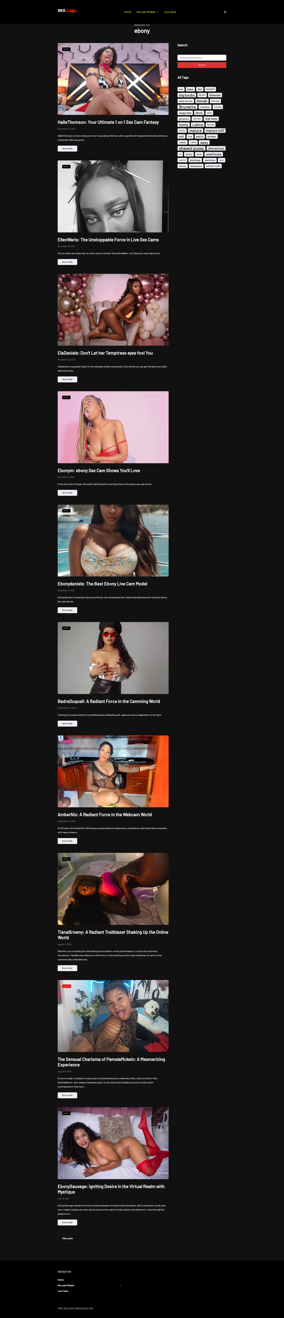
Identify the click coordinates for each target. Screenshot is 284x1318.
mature (195, 130)
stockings (195, 160)
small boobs (213, 154)
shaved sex (216, 148)
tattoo (221, 160)
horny (183, 124)
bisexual (215, 95)
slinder (199, 154)
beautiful (210, 89)
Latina (197, 124)
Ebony (66, 49)
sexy (204, 142)
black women (186, 101)
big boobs (187, 95)
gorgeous (184, 118)
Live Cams (170, 11)
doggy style (185, 112)
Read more (67, 149)
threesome (196, 166)
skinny (188, 154)
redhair (182, 142)
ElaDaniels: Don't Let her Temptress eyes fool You (105, 352)
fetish (209, 113)
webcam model (213, 166)
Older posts (67, 1238)
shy (180, 154)
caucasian (205, 107)
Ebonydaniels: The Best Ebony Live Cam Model (102, 583)
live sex (210, 124)
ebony (199, 112)
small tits (182, 160)
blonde (202, 101)
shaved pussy (191, 148)
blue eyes (215, 101)
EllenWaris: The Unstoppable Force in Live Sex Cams (108, 239)
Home (127, 11)
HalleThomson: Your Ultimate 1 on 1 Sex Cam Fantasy (108, 122)
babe (190, 89)
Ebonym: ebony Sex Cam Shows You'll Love (99, 470)
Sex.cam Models (146, 11)
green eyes (197, 119)
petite (199, 136)
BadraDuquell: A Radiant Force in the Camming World (109, 701)
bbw (200, 89)
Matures (67, 741)
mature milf (215, 130)
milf (181, 136)
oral (190, 136)
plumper (212, 136)
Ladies (66, 986)
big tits (202, 95)
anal (181, 89)
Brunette (187, 107)
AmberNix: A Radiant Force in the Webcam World (105, 814)
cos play (217, 107)
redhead (193, 142)
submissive (210, 160)
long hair (182, 130)
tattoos (182, 166)
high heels (211, 118)
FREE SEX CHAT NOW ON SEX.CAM (75, 1308)
